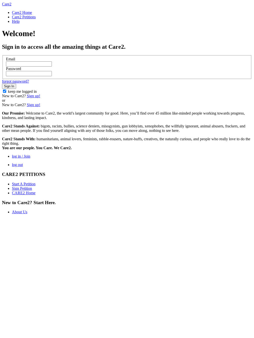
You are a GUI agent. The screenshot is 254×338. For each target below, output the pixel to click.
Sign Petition (22, 188)
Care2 (6, 4)
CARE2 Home (23, 193)
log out (17, 165)
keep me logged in (22, 91)
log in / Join (21, 156)
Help (16, 21)
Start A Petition (23, 184)
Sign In (9, 86)
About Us (19, 212)
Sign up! (33, 96)
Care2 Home (22, 12)
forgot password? (15, 81)
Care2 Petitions (24, 17)
